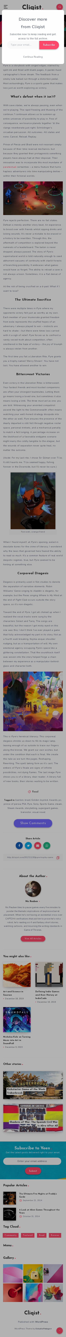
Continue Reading (33, 56)
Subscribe (49, 45)
